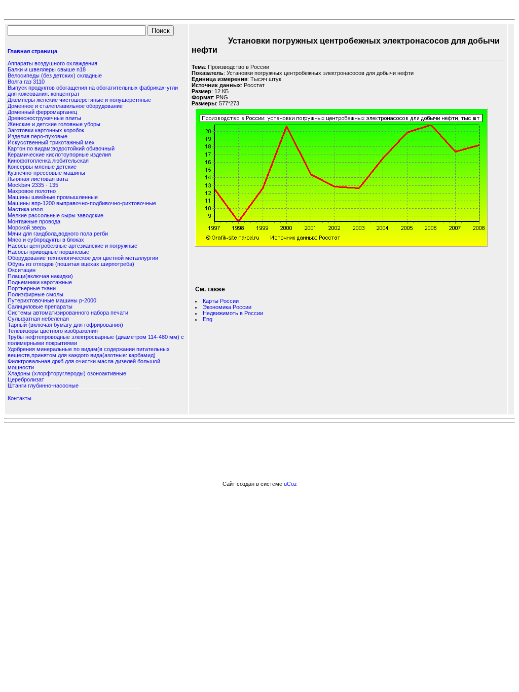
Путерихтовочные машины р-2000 (52, 300)
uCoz (290, 484)
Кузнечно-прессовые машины (46, 173)
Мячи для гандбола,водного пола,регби (58, 233)
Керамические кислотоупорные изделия (59, 154)
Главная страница (32, 51)
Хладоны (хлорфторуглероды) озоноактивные (67, 373)
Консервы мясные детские (42, 167)
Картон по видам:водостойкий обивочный (61, 148)
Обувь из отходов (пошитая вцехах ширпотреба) (71, 264)
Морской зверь (27, 227)
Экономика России (227, 307)
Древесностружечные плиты (44, 118)
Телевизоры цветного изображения (53, 331)
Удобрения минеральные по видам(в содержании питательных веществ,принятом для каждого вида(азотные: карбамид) (89, 352)
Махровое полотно (32, 191)
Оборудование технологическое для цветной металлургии (83, 258)
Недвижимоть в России (233, 313)
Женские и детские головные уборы (54, 124)
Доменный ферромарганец (42, 112)
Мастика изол (25, 209)
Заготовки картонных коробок (46, 130)
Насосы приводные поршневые (48, 252)
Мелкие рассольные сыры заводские (55, 215)
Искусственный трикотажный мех (51, 142)
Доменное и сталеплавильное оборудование (65, 106)
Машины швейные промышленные (53, 197)
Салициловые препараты (40, 306)
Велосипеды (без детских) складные (55, 75)
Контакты (19, 398)
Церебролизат (26, 379)
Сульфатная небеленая (38, 319)
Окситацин (21, 270)
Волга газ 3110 (26, 82)
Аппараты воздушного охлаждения (52, 63)
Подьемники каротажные (40, 282)
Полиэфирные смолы (35, 294)
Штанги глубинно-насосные (43, 385)
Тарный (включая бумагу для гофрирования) (65, 325)
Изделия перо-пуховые (37, 136)
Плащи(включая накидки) (40, 276)
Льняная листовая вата (38, 179)
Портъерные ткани (32, 288)
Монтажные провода (34, 221)
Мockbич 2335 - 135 (33, 185)
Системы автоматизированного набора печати (68, 313)
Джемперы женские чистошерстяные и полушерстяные (79, 100)
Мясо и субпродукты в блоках (46, 240)
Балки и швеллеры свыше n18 (47, 69)
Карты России (221, 301)
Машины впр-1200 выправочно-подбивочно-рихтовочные (82, 203)
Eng (207, 319)
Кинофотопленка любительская (48, 161)
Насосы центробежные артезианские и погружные (72, 246)
